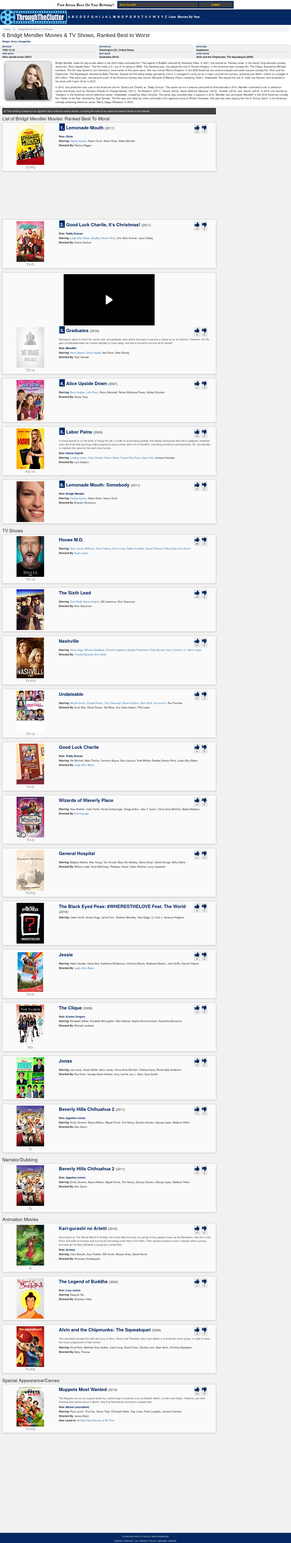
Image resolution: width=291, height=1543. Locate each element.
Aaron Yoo (147, 457)
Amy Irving (118, 548)
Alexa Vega (76, 650)
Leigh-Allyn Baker (80, 238)
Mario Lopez (195, 650)
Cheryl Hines (111, 457)
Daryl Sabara (103, 548)
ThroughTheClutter (135, 1536)
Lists (172, 16)
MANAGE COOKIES (167, 1541)
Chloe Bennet (157, 650)
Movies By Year (189, 16)
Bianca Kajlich (91, 601)
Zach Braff (76, 601)
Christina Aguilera (115, 650)
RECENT (118, 1541)
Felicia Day (170, 548)
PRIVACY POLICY (147, 1541)
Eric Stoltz (101, 654)
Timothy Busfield (83, 654)
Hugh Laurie (81, 553)
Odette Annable (135, 548)
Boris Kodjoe (77, 392)
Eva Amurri (184, 548)
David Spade (94, 352)
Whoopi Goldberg (94, 650)
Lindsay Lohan (78, 457)
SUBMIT (215, 4)
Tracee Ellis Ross (130, 457)
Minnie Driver (77, 703)
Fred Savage (81, 813)
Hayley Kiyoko (78, 141)
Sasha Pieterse (153, 548)
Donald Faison (95, 703)
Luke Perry (92, 392)
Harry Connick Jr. (176, 650)
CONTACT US (131, 1541)
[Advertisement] (93, 196)
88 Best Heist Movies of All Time (95, 1420)
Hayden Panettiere (137, 650)
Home (7, 29)
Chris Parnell (95, 457)
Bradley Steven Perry (103, 238)
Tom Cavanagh (112, 703)
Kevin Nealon (77, 352)
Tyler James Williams (82, 548)
